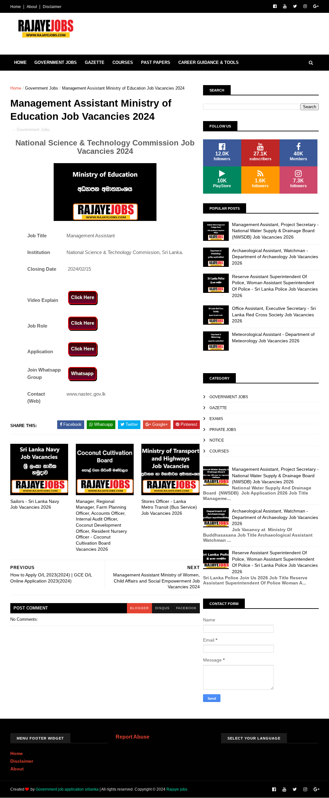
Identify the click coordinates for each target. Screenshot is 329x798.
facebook (186, 608)
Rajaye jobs (176, 789)
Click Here (82, 297)
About (32, 6)
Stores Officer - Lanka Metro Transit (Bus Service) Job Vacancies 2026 (169, 507)
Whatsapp (82, 373)
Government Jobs (55, 62)
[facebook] (275, 6)
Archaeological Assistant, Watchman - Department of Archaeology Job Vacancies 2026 (275, 257)
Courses (122, 62)
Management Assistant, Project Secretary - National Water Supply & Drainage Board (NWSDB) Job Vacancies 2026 (275, 231)
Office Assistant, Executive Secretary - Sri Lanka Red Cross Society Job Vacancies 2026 (274, 314)
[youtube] (285, 6)
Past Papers (155, 62)
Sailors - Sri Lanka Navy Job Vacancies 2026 (34, 504)
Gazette (94, 62)
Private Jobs (222, 429)
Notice (216, 440)
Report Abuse (132, 737)
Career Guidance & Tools (208, 62)
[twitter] (295, 6)
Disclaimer (52, 6)
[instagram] (305, 6)
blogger (139, 608)
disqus (162, 608)
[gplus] (316, 6)
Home (15, 6)
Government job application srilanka (67, 789)
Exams (216, 419)
